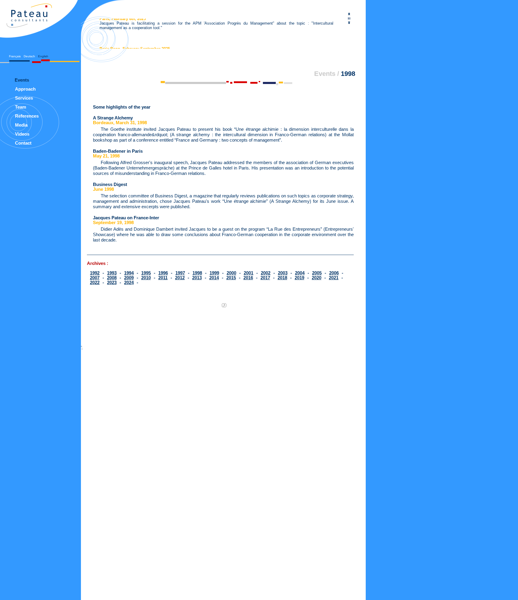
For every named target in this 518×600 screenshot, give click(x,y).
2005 (317, 273)
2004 (300, 273)
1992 (95, 273)
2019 (299, 277)
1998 (197, 273)
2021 (333, 277)
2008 (112, 277)
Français (15, 56)
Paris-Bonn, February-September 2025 (135, 47)
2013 (197, 277)
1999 (214, 273)
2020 (316, 277)
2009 (129, 277)
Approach (25, 89)
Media (21, 125)
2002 (265, 273)
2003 (282, 273)
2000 (231, 273)
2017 (265, 277)
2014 (214, 277)
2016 (248, 277)
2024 (129, 282)
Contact (23, 143)
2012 (180, 277)
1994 (129, 273)
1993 (112, 273)
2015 (231, 277)
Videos (22, 133)
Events (324, 73)
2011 (163, 277)
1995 (146, 273)
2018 (282, 277)
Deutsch (29, 56)
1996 (163, 273)
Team (20, 107)
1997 (180, 273)
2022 (95, 282)
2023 (112, 282)
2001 (248, 273)
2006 (334, 273)
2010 (146, 277)
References (27, 115)
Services (24, 97)
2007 (95, 277)
